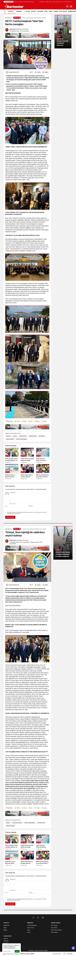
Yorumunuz (13, 492)
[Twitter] (38, 917)
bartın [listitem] (15, 436)
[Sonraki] (70, 31)
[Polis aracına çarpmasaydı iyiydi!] (62, 31)
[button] (71, 6)
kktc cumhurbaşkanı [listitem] (21, 439)
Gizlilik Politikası (6, 951)
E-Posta (30, 506)
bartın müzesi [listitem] (22, 436)
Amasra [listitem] (8, 436)
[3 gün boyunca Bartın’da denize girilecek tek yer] (42, 455)
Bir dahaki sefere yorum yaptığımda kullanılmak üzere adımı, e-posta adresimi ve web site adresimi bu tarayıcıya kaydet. (26, 513)
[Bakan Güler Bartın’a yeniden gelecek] (27, 471)
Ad (6, 506)
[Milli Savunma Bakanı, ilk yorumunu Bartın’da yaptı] (42, 471)
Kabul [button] (17, 951)
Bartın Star (13, 29)
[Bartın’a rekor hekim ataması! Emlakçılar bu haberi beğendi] (63, 543)
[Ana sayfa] (5, 11)
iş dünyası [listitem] (42, 436)
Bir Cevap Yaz (10, 486)
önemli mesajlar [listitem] (10, 825)
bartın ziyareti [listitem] (32, 436)
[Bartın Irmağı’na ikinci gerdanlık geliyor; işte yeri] (11, 455)
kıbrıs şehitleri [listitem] (10, 439)
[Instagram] (43, 917)
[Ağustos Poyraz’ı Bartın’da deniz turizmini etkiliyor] (11, 471)
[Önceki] (55, 31)
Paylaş (71, 953)
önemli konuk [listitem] (41, 822)
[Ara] (67, 6)
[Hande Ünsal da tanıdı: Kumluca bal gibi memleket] (27, 455)
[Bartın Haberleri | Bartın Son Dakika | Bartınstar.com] (13, 6)
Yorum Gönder (10, 517)
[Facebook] (33, 917)
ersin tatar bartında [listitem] (17, 822)
